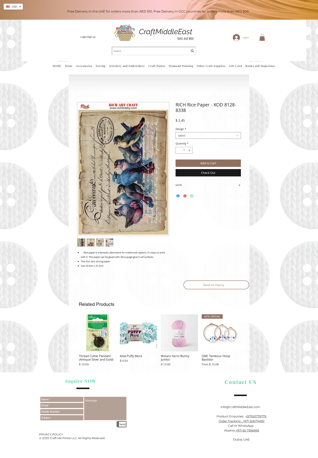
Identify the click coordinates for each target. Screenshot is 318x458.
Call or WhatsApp (241, 426)
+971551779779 (255, 417)
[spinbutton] (184, 151)
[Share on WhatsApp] (192, 196)
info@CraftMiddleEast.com (241, 407)
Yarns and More (185, 38)
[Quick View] (97, 333)
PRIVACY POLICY (51, 435)
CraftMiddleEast (165, 31)
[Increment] (189, 151)
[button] (262, 37)
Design (181, 129)
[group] (158, 343)
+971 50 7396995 (247, 431)
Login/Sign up (88, 36)
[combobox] (154, 51)
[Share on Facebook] (178, 196)
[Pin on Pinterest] (185, 196)
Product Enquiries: (231, 417)
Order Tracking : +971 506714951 (241, 421)
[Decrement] (178, 151)
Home (81, 89)
